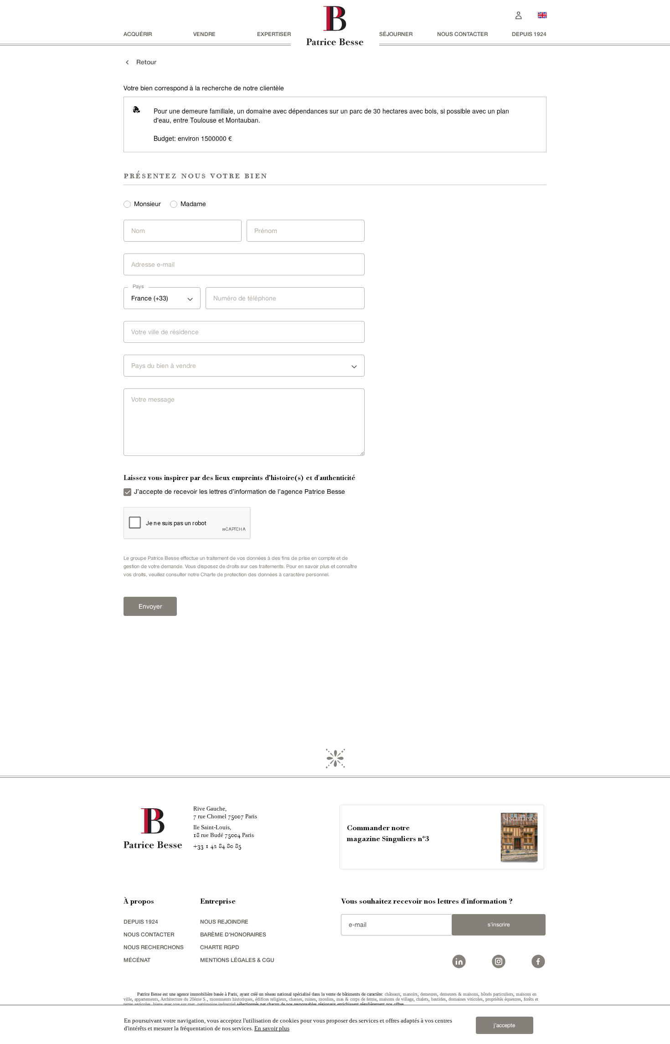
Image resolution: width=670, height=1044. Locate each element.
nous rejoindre (224, 921)
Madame (193, 203)
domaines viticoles (465, 999)
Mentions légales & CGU (237, 959)
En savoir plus (271, 1028)
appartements (146, 999)
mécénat (137, 959)
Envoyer (150, 606)
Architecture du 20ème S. (183, 999)
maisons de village (396, 999)
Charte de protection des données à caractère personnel (264, 574)
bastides (438, 999)
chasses (295, 999)
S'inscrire (499, 924)
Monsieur (147, 203)
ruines (310, 999)
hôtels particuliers (497, 994)
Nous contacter (462, 34)
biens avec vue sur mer (174, 1004)
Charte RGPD (219, 947)
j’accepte (504, 1025)
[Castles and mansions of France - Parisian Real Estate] (542, 15)
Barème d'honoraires (233, 934)
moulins (326, 999)
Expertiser (274, 34)
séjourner (395, 34)
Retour (143, 62)
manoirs (410, 994)
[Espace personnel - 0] (518, 14)
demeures (428, 994)
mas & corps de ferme (356, 999)
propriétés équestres (503, 999)
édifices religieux (270, 999)
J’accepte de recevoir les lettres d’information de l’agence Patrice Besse (239, 491)
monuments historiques (231, 999)
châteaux (392, 994)
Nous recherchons (154, 947)
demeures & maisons (459, 994)
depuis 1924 (529, 34)
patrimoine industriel (216, 1004)
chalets (422, 999)
